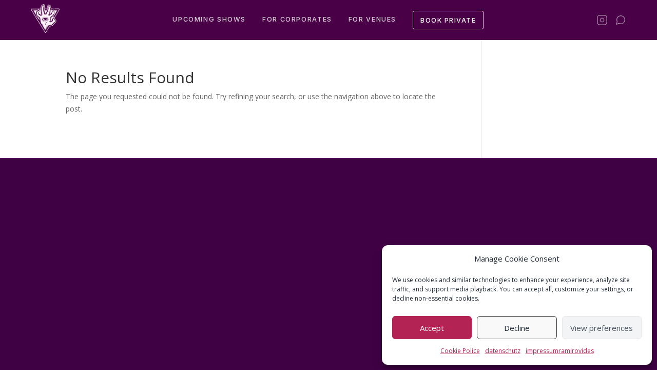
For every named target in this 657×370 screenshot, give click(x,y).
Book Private (448, 20)
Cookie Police (460, 350)
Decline (517, 328)
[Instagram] (602, 20)
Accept (432, 328)
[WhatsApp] (620, 20)
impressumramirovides (560, 350)
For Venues (372, 19)
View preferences (601, 328)
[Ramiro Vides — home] (45, 18)
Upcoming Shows (209, 19)
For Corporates (297, 19)
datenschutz (502, 350)
